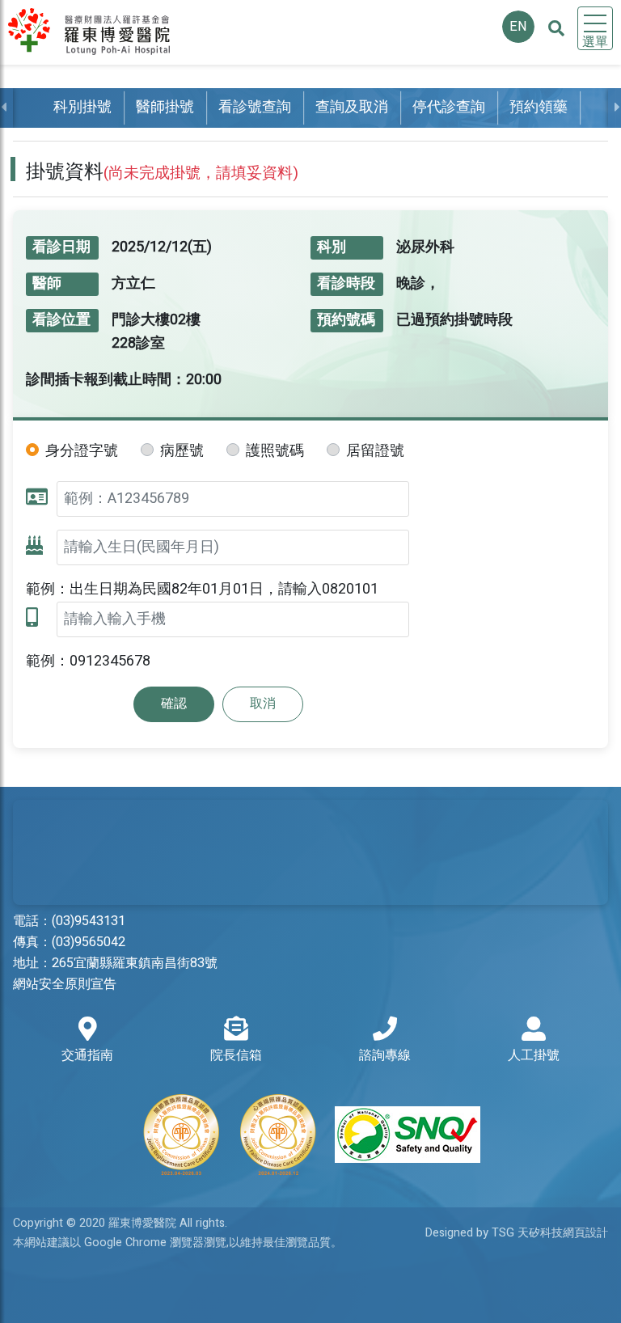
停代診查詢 (448, 107)
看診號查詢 (254, 107)
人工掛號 (534, 1055)
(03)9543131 (88, 921)
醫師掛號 (165, 107)
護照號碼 (275, 451)
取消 (263, 703)
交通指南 (87, 1055)
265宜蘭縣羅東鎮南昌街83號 (135, 963)
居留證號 (375, 451)
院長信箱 (236, 1055)
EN (518, 26)
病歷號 (182, 451)
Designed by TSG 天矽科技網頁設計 (516, 1232)
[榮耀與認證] (310, 1134)
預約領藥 (538, 107)
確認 (174, 703)
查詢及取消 (351, 107)
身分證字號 (81, 451)
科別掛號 (82, 107)
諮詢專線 (385, 1055)
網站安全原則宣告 (64, 984)
